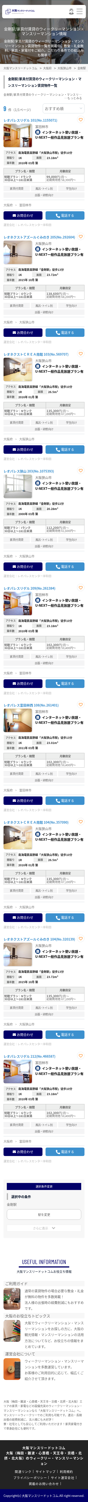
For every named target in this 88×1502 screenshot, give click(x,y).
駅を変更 (44, 1214)
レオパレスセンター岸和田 (34, 225)
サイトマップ (46, 1471)
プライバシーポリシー (30, 1477)
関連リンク (23, 1471)
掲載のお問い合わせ (44, 1483)
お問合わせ (25, 215)
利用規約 (66, 1471)
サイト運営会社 (62, 1477)
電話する (67, 215)
